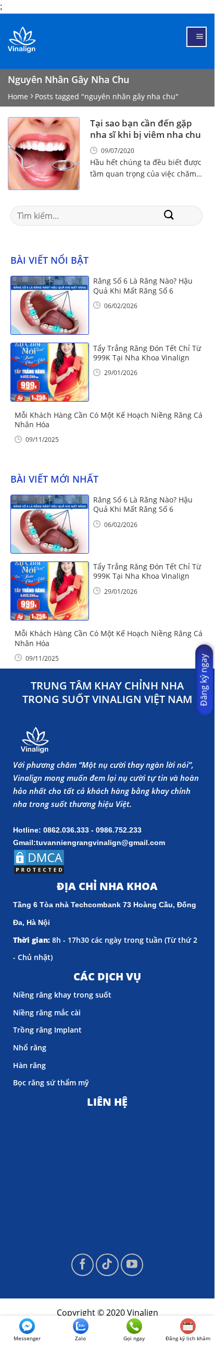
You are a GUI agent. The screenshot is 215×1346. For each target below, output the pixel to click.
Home (18, 96)
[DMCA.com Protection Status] (39, 861)
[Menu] (196, 37)
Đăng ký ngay (203, 680)
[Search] (169, 216)
